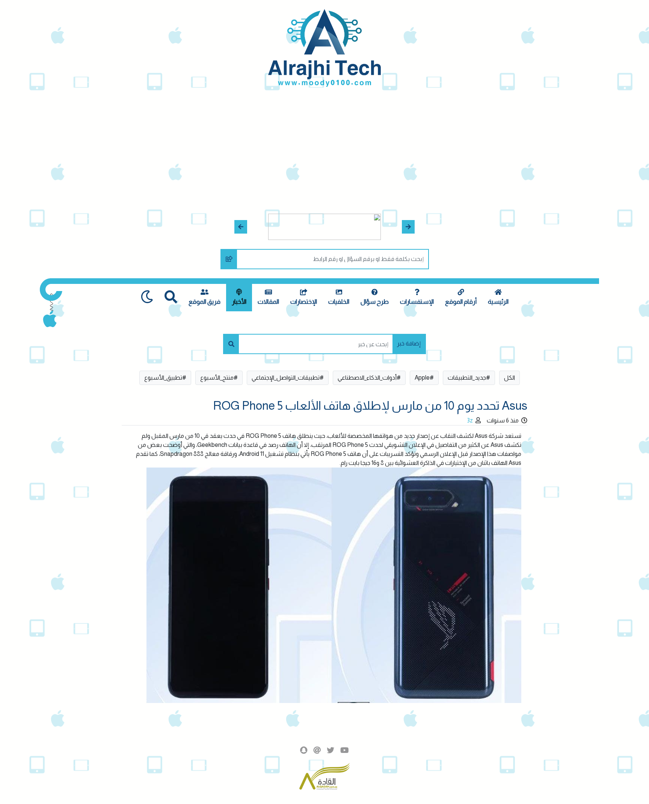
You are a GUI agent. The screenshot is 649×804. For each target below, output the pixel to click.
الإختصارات (303, 301)
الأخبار (239, 301)
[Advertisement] (324, 143)
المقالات (268, 301)
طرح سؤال (375, 301)
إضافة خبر (409, 343)
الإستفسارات (417, 301)
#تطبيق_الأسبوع (165, 377)
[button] (408, 227)
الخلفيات (338, 301)
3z (470, 420)
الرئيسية (498, 301)
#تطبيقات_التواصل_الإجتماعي (288, 377)
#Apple (424, 377)
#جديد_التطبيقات (469, 377)
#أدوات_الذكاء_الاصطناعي (369, 377)
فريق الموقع (204, 301)
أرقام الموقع (461, 301)
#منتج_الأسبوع (219, 377)
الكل (509, 377)
